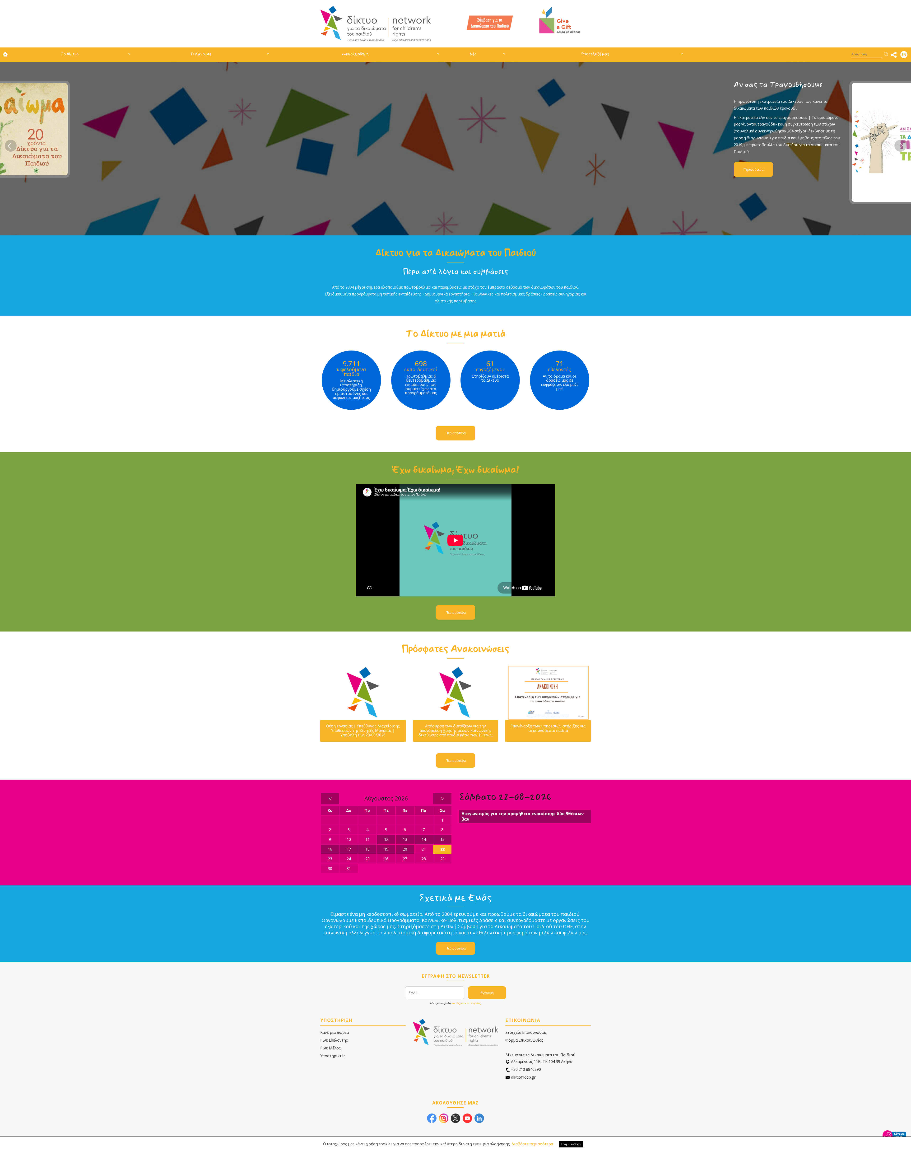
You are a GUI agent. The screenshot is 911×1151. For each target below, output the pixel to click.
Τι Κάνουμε (200, 54)
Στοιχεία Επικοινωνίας (526, 1032)
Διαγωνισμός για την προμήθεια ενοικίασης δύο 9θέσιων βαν (522, 816)
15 (442, 839)
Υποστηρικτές (332, 1055)
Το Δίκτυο (69, 54)
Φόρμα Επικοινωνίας (524, 1040)
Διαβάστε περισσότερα (532, 1143)
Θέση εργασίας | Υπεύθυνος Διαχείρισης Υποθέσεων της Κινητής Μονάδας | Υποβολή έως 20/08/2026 (363, 731)
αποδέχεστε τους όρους (466, 1003)
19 (386, 849)
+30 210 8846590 (525, 1069)
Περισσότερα (363, 169)
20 (405, 849)
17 (349, 849)
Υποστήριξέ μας (595, 54)
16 (330, 849)
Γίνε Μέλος (330, 1048)
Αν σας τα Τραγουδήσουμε (388, 85)
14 (424, 839)
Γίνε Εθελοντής (334, 1040)
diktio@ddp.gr (523, 1077)
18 (367, 849)
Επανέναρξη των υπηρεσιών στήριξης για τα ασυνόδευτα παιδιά (548, 728)
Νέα (473, 54)
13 (405, 839)
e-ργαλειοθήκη (354, 54)
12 (386, 839)
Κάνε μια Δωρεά (334, 1032)
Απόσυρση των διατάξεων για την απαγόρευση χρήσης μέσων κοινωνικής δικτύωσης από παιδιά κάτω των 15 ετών (455, 731)
